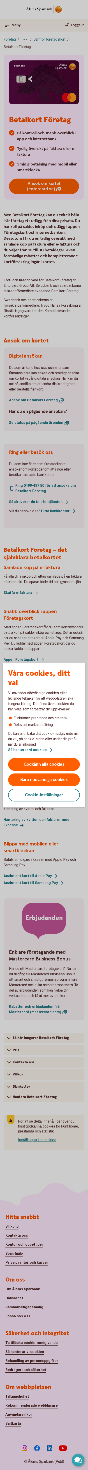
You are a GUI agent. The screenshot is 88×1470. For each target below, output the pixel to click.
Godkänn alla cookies (44, 764)
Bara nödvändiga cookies (44, 779)
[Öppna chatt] (78, 1460)
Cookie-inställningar (44, 795)
